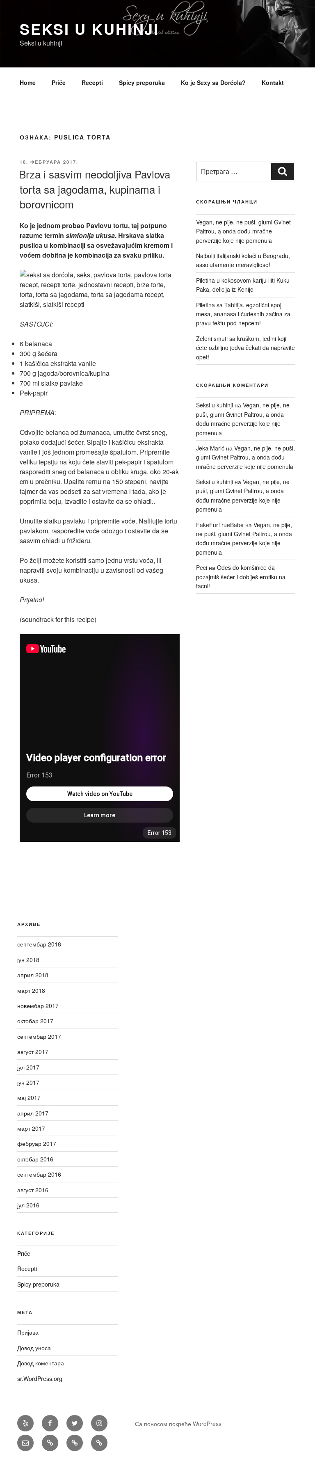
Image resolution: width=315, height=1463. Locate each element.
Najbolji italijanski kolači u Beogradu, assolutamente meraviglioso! (243, 260)
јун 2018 (28, 960)
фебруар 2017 (36, 1143)
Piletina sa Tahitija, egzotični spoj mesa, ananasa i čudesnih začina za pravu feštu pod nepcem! (243, 314)
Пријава (28, 1332)
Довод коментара (40, 1363)
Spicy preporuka (142, 82)
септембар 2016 (39, 1174)
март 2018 (31, 990)
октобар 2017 (35, 1021)
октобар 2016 (35, 1159)
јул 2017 (28, 1067)
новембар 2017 (38, 1005)
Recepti (92, 82)
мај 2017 (29, 1097)
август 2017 (32, 1051)
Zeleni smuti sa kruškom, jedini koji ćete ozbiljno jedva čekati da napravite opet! (245, 347)
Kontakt (273, 82)
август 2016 (32, 1190)
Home (28, 82)
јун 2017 (28, 1082)
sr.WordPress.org (39, 1378)
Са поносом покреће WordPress (178, 1424)
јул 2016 (28, 1205)
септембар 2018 (39, 944)
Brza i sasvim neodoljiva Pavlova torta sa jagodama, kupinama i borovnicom (94, 188)
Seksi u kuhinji (89, 28)
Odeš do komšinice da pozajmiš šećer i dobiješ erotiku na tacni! (240, 576)
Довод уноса (34, 1348)
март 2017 (31, 1128)
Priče (59, 82)
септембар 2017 (39, 1036)
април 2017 (32, 1113)
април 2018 (32, 975)
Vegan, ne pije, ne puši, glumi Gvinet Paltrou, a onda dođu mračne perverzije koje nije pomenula (243, 231)
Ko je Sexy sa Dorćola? (213, 82)
